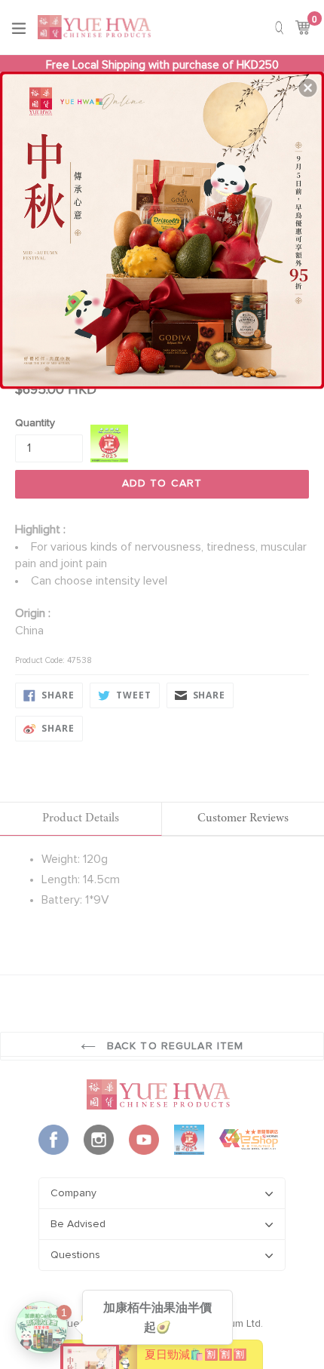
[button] (308, 87)
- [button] (163, 227)
